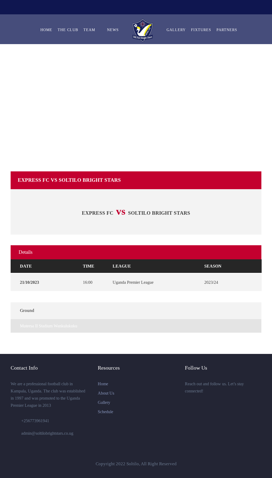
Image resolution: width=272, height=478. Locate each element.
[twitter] (131, 8)
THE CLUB (68, 30)
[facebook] (122, 8)
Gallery (104, 402)
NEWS (113, 30)
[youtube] (141, 8)
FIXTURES (201, 30)
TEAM (89, 30)
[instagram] (151, 8)
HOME (46, 30)
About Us (106, 393)
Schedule (105, 411)
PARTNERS (226, 30)
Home (103, 384)
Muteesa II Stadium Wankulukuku (48, 326)
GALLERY (176, 30)
